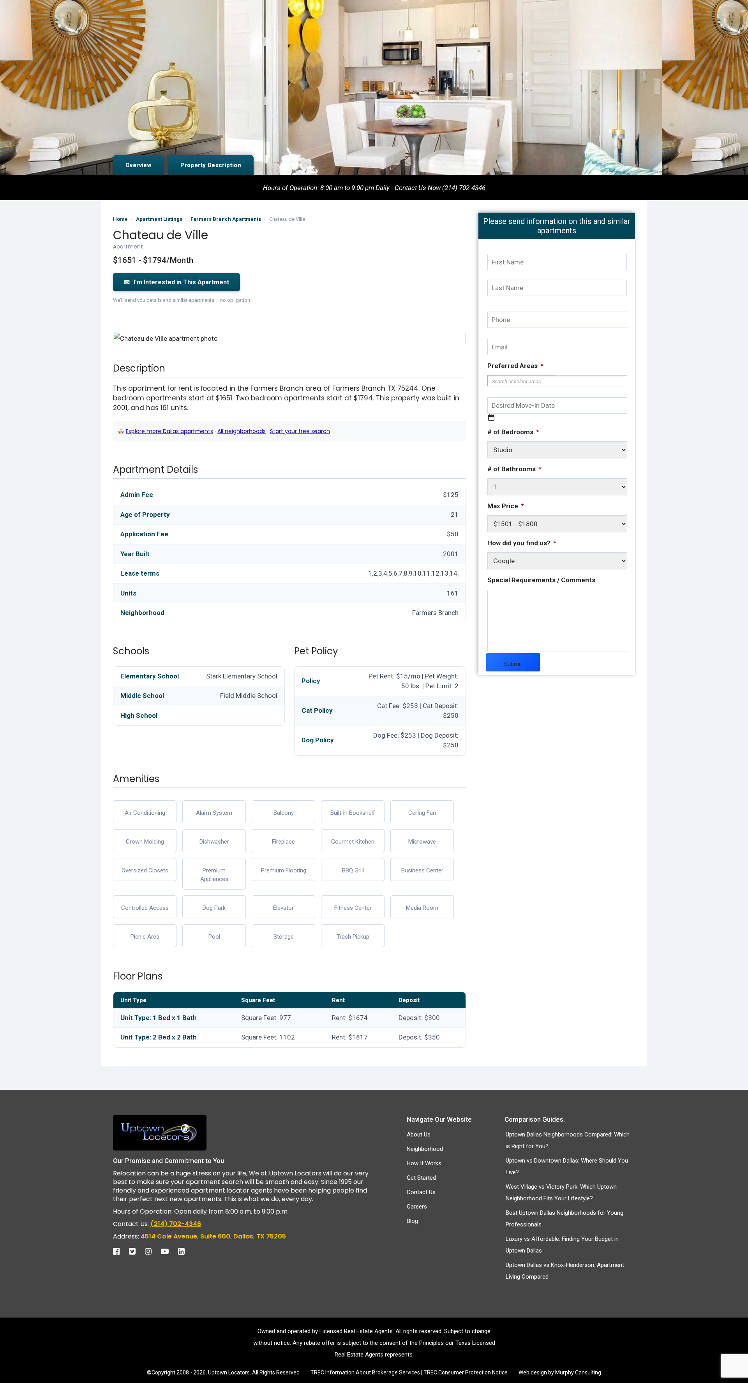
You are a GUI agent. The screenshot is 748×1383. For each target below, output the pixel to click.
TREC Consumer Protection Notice (465, 1372)
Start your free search (300, 431)
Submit (513, 664)
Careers (417, 1206)
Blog (412, 1220)
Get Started (421, 1177)
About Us (418, 1134)
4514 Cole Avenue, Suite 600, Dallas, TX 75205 (213, 1236)
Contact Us (421, 1192)
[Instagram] (152, 1251)
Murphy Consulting (578, 1372)
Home (120, 219)
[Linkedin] (185, 1251)
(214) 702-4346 (175, 1223)
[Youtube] (168, 1251)
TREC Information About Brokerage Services (365, 1372)
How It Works (424, 1163)
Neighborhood (425, 1148)
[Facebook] (120, 1251)
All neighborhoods (241, 431)
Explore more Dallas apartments (169, 431)
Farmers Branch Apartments (226, 219)
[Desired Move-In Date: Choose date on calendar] (491, 417)
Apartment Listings (159, 219)
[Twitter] (136, 1251)
